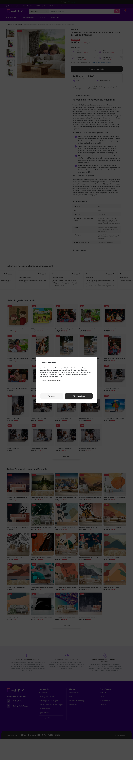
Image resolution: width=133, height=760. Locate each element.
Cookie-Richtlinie (55, 380)
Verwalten (51, 396)
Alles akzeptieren (79, 396)
